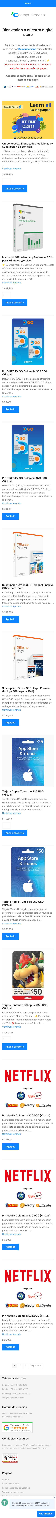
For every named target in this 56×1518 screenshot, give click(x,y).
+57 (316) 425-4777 (19, 1389)
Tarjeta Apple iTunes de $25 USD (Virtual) (23, 793)
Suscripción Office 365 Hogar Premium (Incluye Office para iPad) (26, 690)
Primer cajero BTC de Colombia (16, 1488)
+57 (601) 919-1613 (18, 1385)
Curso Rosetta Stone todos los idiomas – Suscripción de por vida (27, 145)
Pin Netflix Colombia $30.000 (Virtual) (26, 1215)
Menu (28, 3)
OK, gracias (45, 1513)
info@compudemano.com (13, 1397)
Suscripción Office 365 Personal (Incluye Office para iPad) (28, 586)
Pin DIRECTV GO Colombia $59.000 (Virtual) (24, 373)
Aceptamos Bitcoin (10, 1484)
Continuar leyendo (11, 168)
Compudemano (27, 49)
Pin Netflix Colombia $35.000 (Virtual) (26, 1315)
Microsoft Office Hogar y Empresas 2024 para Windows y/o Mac (28, 259)
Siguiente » (36, 1366)
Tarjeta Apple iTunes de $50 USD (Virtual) (23, 903)
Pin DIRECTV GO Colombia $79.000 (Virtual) (24, 480)
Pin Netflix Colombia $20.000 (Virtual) (26, 1115)
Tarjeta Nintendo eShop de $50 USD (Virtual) (25, 1007)
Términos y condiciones (12, 1492)
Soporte (5, 1479)
